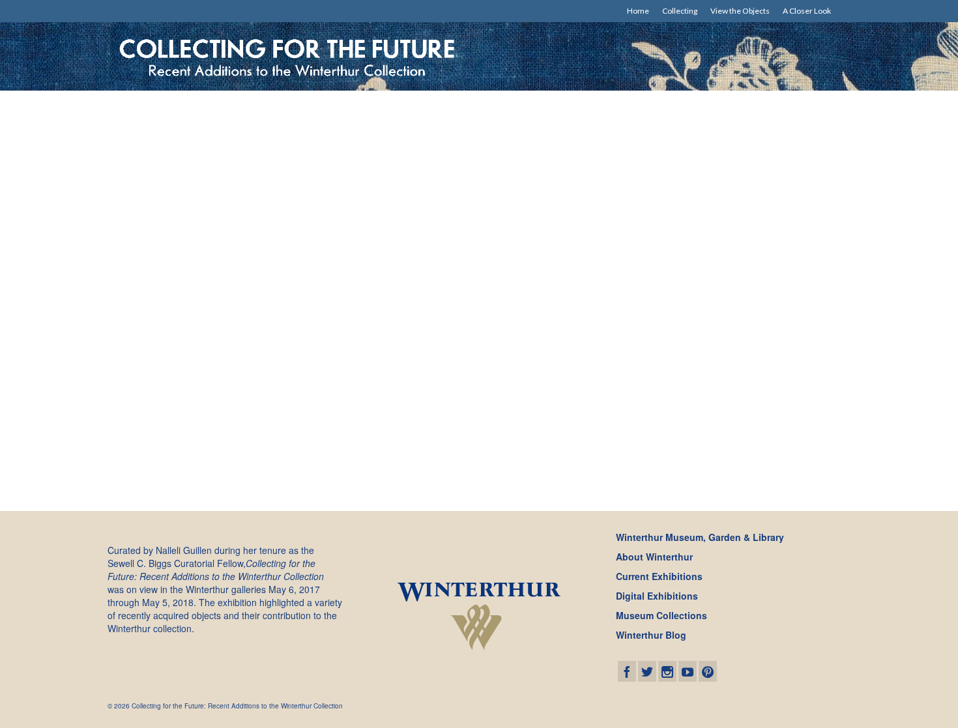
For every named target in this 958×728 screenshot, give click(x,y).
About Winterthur (654, 556)
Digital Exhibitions (657, 595)
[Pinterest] (708, 671)
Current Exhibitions (659, 576)
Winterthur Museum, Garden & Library (700, 537)
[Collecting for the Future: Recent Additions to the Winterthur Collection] (288, 56)
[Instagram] (667, 671)
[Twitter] (647, 671)
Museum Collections (661, 615)
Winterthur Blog (651, 634)
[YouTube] (687, 671)
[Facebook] (627, 671)
